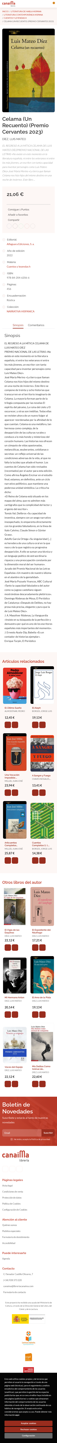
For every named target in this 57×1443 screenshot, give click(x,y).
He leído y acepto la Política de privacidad (32, 1139)
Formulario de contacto (14, 1292)
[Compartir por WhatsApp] (21, 226)
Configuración (28, 1435)
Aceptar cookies (28, 1423)
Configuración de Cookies (14, 1209)
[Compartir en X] (15, 226)
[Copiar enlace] (32, 226)
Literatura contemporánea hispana (23, 15)
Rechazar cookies (28, 1429)
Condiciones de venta (12, 1191)
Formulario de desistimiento (15, 1237)
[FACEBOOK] (5, 1169)
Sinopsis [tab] (18, 325)
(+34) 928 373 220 (12, 1280)
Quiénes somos (9, 1225)
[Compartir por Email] (27, 226)
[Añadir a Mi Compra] (8, 725)
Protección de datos (11, 1197)
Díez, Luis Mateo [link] (14, 139)
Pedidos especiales (11, 1231)
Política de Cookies (11, 1203)
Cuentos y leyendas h (15, 18)
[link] (15, 725)
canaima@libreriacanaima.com (18, 1286)
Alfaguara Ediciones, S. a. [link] (20, 244)
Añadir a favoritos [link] (18, 214)
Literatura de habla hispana (26, 11)
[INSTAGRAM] (12, 1169)
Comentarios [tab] (36, 325)
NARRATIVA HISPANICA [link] (20, 311)
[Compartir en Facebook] (9, 226)
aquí (17, 1415)
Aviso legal (7, 1185)
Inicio (5, 11)
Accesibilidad (8, 1243)
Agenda (6, 1258)
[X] (19, 1169)
